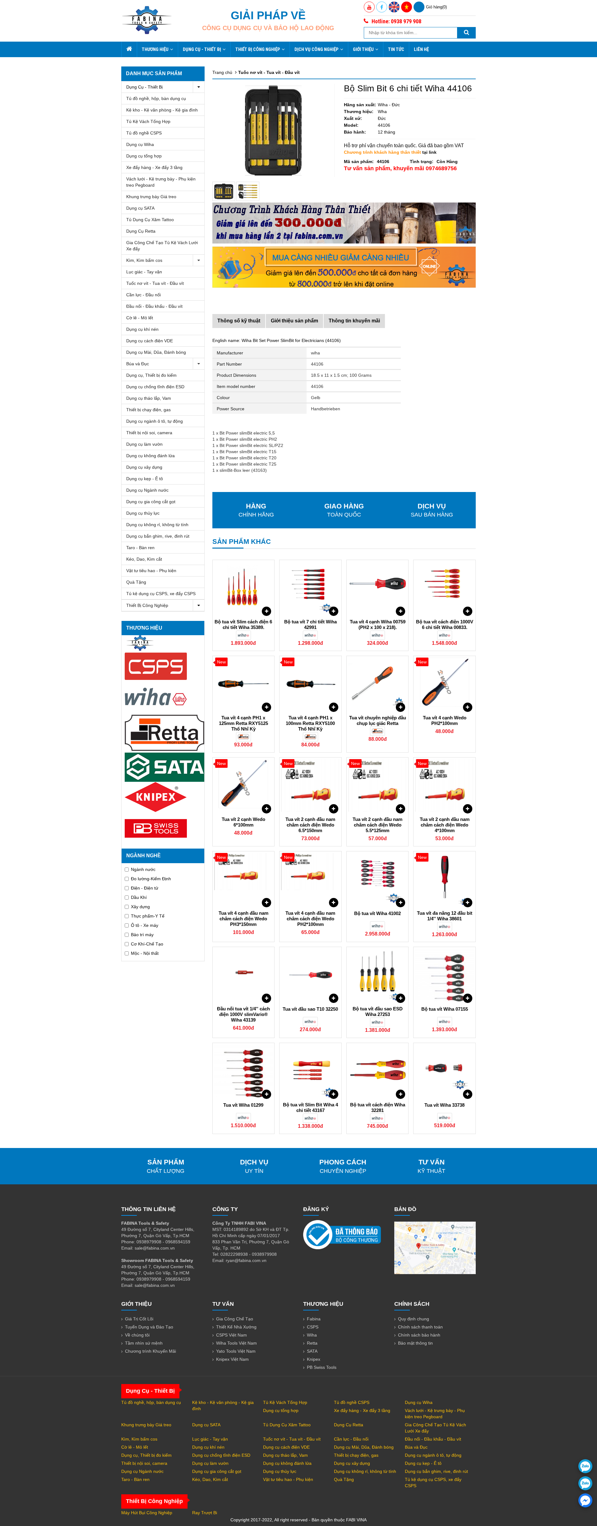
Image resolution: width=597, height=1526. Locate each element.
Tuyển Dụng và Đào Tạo (149, 1326)
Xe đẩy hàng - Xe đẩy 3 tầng (154, 167)
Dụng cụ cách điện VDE (149, 340)
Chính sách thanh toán (420, 1326)
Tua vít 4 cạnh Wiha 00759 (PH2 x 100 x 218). (377, 624)
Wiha (312, 1334)
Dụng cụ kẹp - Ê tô (144, 478)
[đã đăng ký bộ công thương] (342, 1234)
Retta (312, 1343)
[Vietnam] (406, 7)
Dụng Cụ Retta (140, 231)
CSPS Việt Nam (231, 1334)
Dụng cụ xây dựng (144, 467)
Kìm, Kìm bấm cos (144, 260)
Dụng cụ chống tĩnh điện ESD (155, 386)
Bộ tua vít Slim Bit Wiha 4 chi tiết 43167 (310, 1107)
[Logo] (147, 20)
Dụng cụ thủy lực (143, 513)
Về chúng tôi (137, 1334)
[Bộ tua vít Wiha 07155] (444, 975)
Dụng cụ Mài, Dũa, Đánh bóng (156, 352)
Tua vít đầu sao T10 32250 (310, 1009)
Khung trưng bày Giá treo (151, 196)
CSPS (312, 1326)
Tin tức (396, 49)
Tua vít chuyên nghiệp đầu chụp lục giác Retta (377, 720)
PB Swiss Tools (321, 1367)
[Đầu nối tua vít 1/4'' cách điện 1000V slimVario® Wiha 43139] (244, 975)
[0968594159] (585, 1483)
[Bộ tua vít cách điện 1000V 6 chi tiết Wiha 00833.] (444, 588)
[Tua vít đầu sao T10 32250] (310, 975)
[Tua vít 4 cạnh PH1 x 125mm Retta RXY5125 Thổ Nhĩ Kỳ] (244, 684)
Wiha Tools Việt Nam (236, 1343)
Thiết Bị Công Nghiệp (257, 49)
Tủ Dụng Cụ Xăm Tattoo (150, 219)
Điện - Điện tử (144, 888)
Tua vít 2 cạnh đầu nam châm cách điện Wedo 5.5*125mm (377, 825)
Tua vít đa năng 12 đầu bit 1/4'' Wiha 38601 (444, 915)
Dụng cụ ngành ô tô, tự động (154, 421)
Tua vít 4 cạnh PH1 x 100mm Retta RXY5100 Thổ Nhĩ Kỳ (310, 723)
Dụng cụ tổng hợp (144, 155)
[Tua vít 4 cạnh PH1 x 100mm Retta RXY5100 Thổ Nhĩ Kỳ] (310, 684)
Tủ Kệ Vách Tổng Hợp (148, 121)
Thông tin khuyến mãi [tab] (354, 320)
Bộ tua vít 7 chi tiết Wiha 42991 (310, 624)
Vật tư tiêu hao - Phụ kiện (151, 570)
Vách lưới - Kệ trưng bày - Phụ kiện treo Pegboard (161, 182)
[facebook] (585, 1500)
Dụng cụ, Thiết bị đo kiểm (151, 375)
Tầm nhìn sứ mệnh (144, 1343)
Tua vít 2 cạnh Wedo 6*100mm (243, 822)
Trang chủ (222, 72)
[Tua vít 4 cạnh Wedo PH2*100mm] (444, 684)
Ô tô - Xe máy (144, 925)
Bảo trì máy (142, 934)
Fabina (314, 1318)
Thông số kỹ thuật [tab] (238, 320)
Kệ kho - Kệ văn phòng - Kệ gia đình (162, 109)
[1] (248, 191)
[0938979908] (585, 1466)
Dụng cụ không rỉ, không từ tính (157, 524)
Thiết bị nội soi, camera (149, 432)
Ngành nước (143, 869)
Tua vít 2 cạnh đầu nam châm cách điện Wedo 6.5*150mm (310, 825)
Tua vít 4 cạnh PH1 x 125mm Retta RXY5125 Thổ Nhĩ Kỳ (243, 723)
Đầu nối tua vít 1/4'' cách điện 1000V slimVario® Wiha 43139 (243, 1014)
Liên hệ (421, 49)
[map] (435, 1247)
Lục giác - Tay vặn (144, 271)
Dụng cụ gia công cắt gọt (150, 501)
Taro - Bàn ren (140, 547)
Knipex (313, 1359)
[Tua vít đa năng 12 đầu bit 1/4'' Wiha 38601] (444, 879)
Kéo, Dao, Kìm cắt (144, 559)
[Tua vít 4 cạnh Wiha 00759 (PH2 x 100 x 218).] (378, 588)
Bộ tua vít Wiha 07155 (444, 1009)
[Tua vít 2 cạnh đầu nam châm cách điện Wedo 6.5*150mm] (310, 785)
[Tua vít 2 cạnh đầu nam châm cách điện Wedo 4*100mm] (444, 785)
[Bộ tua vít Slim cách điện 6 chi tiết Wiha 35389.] (244, 588)
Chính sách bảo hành (419, 1334)
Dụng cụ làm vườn (144, 444)
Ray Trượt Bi (204, 1512)
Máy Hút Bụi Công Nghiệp (146, 1512)
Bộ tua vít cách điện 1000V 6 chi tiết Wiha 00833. (444, 624)
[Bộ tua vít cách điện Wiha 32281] (378, 1071)
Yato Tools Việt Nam (236, 1351)
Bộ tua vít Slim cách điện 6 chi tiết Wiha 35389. (243, 624)
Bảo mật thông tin (415, 1343)
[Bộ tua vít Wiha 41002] (378, 879)
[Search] (466, 32)
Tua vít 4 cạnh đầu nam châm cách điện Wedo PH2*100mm (310, 918)
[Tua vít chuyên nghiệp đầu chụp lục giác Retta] (378, 684)
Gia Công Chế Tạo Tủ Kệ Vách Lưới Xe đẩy (162, 245)
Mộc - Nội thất (145, 953)
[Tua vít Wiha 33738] (444, 1071)
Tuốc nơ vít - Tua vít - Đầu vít (155, 283)
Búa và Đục (137, 363)
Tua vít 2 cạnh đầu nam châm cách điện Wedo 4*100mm (445, 825)
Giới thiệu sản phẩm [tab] (294, 320)
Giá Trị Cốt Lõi (139, 1318)
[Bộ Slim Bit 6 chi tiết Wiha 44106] (224, 191)
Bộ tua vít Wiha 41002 (377, 913)
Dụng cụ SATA (140, 208)
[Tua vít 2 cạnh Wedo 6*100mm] (244, 785)
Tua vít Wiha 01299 (243, 1105)
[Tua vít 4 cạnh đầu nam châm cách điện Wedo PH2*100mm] (310, 879)
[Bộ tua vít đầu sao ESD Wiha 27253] (378, 975)
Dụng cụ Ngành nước (147, 490)
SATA (312, 1351)
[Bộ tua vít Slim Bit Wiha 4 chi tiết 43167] (310, 1071)
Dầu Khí (139, 897)
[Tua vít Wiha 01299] (244, 1071)
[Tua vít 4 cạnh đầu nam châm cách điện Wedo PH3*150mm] (244, 879)
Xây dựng (140, 906)
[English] (394, 7)
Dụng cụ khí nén (142, 329)
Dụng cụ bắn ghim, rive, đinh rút (157, 536)
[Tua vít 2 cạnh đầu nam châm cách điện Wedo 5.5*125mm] (378, 785)
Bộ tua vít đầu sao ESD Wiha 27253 (378, 1011)
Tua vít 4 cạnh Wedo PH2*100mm (444, 720)
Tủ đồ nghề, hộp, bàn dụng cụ (156, 98)
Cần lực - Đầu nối (143, 294)
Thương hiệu (155, 49)
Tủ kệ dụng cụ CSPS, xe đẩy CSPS (161, 593)
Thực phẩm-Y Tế (147, 915)
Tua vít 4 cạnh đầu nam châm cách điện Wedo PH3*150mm (243, 918)
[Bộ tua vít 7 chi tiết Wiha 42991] (310, 588)
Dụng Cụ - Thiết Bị (202, 49)
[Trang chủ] (129, 49)
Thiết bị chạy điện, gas (148, 409)
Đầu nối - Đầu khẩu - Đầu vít (154, 306)
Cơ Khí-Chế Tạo (147, 943)
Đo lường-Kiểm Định (151, 878)
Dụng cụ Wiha (140, 144)
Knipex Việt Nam (232, 1359)
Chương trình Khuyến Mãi (150, 1351)
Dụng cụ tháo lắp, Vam (148, 398)
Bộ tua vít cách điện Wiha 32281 (377, 1107)
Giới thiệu (363, 49)
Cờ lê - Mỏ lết (139, 317)
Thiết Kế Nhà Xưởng (236, 1326)
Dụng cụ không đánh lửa (150, 455)
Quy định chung (413, 1318)
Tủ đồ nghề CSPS (144, 132)
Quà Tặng (136, 582)
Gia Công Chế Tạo (234, 1318)
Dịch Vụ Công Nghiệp (316, 49)
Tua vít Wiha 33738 (444, 1105)
